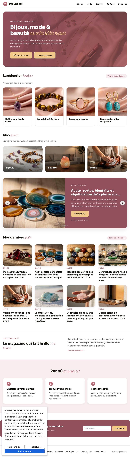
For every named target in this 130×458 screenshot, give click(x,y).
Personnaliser (14, 446)
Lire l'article (79, 214)
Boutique (122, 4)
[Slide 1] (62, 225)
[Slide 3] (67, 225)
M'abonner (119, 428)
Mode (89, 4)
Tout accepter (25, 451)
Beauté (99, 4)
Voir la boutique (44, 55)
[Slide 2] (65, 225)
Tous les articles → (117, 238)
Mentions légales (84, 452)
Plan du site (100, 452)
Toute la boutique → (116, 76)
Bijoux (80, 4)
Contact (110, 4)
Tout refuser (35, 446)
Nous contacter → (77, 350)
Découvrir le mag (21, 55)
